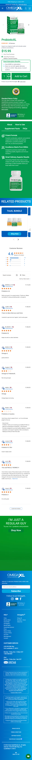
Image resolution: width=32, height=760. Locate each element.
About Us (19, 621)
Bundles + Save (21, 620)
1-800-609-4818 (22, 4)
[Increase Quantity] (9, 74)
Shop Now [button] (16, 530)
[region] (15, 258)
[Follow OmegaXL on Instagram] (12, 599)
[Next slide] (18, 239)
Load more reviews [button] (16, 508)
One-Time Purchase (9, 54)
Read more (15, 478)
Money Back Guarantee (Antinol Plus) (9, 627)
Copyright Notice (16, 735)
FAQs (5, 618)
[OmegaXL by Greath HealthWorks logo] (16, 576)
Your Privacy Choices (14, 739)
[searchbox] (8, 275)
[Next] (28, 25)
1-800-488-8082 (8, 653)
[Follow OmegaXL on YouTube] (17, 599)
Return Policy (7, 631)
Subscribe (16, 591)
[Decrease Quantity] (9, 78)
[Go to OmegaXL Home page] (14, 8)
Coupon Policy (8, 632)
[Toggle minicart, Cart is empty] (29, 8)
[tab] (10, 125)
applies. (16, 692)
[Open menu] (2, 8)
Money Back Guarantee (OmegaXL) (7, 621)
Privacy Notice (16, 728)
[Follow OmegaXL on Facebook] (20, 599)
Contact (6, 638)
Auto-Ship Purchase (10, 57)
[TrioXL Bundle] (14, 222)
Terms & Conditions (16, 732)
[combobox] (23, 278)
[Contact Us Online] (16, 662)
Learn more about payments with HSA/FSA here (17, 690)
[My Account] (25, 8)
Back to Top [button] (16, 754)
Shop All (19, 618)
